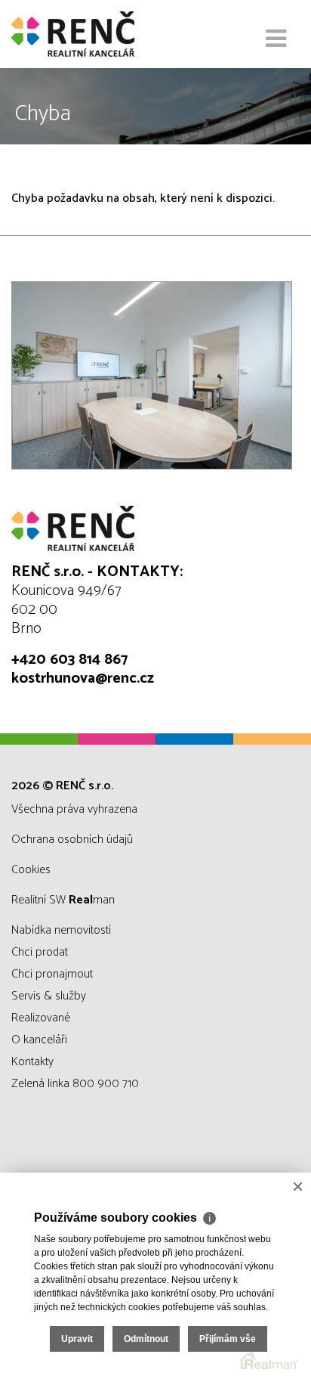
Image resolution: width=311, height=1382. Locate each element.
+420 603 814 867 (69, 659)
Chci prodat (39, 952)
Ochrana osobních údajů (72, 839)
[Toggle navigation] (276, 39)
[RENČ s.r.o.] (86, 34)
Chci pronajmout (52, 974)
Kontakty (32, 1062)
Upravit (77, 1339)
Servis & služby (48, 996)
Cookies (31, 870)
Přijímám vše (227, 1339)
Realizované (40, 1018)
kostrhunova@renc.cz (82, 678)
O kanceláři (39, 1040)
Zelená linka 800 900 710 (75, 1084)
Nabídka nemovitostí (61, 930)
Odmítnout (146, 1339)
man (92, 900)
